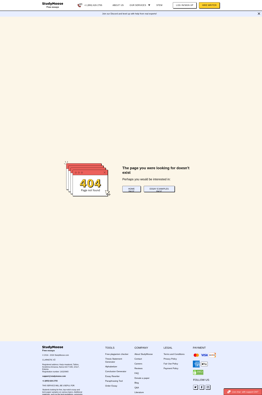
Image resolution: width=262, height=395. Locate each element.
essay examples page (159, 190)
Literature (139, 392)
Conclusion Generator (115, 371)
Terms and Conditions (174, 354)
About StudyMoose (143, 354)
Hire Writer (209, 5)
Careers (138, 363)
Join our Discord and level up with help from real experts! (129, 13)
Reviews (138, 368)
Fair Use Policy (171, 363)
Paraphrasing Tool (114, 381)
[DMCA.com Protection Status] (198, 372)
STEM (159, 5)
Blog (136, 383)
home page (131, 190)
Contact (138, 359)
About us (118, 5)
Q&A (136, 387)
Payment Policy (171, 368)
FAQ (136, 373)
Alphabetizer (111, 366)
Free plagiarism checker (116, 354)
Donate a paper (141, 378)
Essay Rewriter (112, 376)
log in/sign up (184, 5)
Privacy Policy (170, 359)
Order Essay (111, 386)
